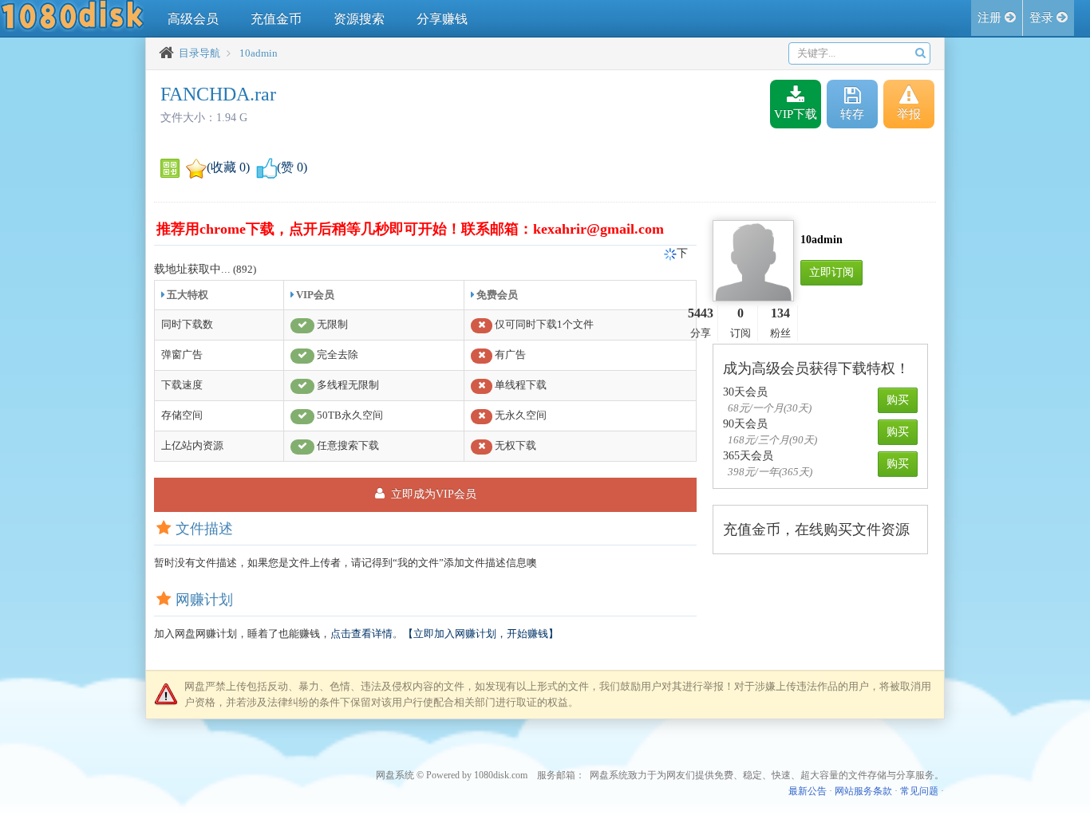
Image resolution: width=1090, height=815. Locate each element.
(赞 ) (292, 167)
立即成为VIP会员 (432, 494)
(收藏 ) (228, 167)
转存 (852, 114)
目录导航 (199, 53)
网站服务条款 (863, 791)
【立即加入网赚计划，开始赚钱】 (481, 634)
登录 (1042, 17)
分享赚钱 (442, 19)
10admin (258, 53)
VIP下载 (795, 114)
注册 (991, 17)
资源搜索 (359, 19)
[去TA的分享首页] (753, 260)
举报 (909, 114)
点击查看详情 (361, 634)
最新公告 (807, 791)
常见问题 (919, 791)
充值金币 (276, 19)
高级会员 (193, 19)
